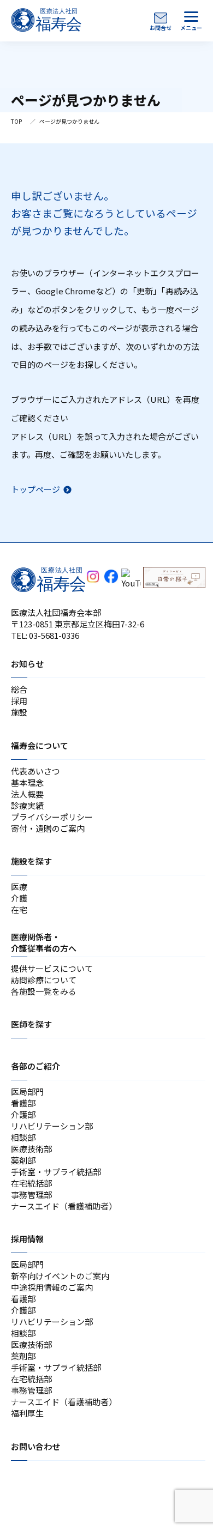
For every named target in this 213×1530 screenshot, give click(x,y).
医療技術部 (31, 1148)
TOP (16, 121)
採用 (19, 700)
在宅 (19, 909)
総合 (19, 689)
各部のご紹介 (35, 1066)
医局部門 (27, 1091)
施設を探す (31, 861)
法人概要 (27, 794)
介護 (19, 898)
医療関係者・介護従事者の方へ (43, 942)
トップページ (35, 489)
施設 (19, 712)
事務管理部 (31, 1194)
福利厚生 (27, 1413)
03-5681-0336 (54, 635)
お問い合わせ (35, 1446)
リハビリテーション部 (52, 1126)
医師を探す (31, 1024)
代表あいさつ (35, 771)
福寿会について (39, 745)
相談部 (23, 1137)
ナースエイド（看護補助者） (64, 1206)
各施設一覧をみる (43, 991)
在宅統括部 (31, 1183)
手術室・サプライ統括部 (56, 1171)
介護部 (23, 1114)
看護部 (23, 1103)
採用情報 (27, 1238)
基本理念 (27, 782)
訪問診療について (43, 979)
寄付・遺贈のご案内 (48, 828)
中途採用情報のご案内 (52, 1287)
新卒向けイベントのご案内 (60, 1275)
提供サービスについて (52, 968)
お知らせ (27, 663)
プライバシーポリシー (52, 817)
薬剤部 (23, 1160)
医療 (19, 886)
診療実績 (27, 805)
